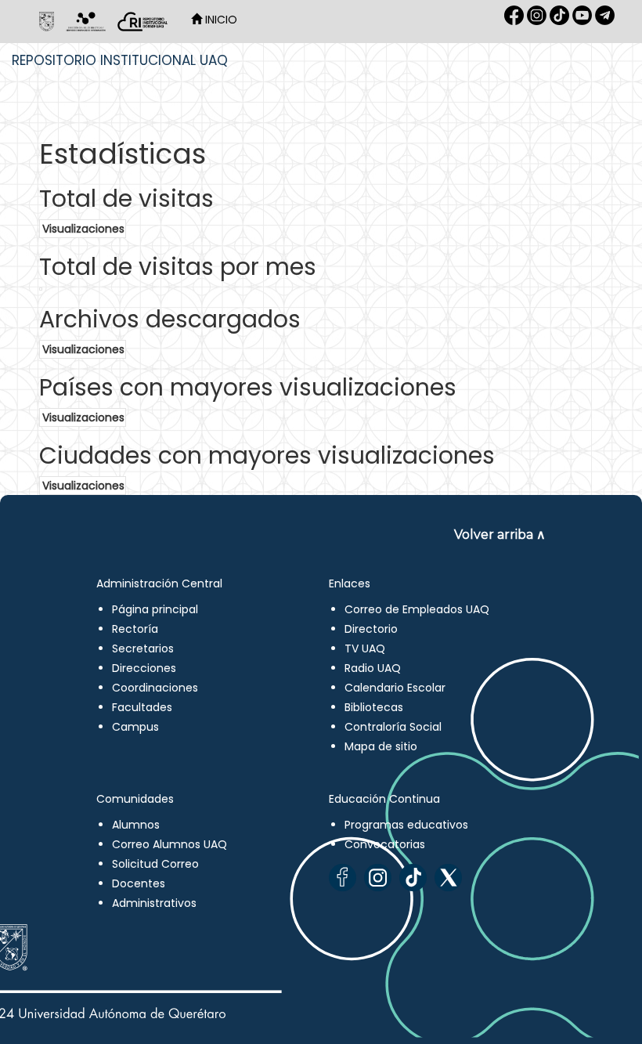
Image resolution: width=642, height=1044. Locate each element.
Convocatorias (384, 844)
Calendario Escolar (394, 687)
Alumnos (136, 825)
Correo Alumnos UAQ (169, 844)
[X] (448, 877)
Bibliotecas (373, 707)
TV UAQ (364, 648)
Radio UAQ (372, 668)
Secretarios (143, 648)
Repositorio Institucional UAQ (120, 60)
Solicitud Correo (155, 864)
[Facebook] (342, 877)
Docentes (138, 883)
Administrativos (154, 903)
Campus (135, 727)
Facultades (142, 707)
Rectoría (135, 629)
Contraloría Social (393, 727)
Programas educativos (406, 825)
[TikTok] (413, 877)
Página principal (155, 609)
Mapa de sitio (380, 746)
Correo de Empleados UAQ (416, 609)
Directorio (371, 629)
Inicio (219, 19)
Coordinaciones (155, 687)
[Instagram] (377, 877)
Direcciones (144, 668)
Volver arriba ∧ (500, 534)
